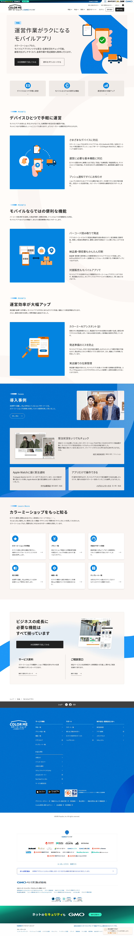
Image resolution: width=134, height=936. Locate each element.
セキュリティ (54, 931)
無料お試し (119, 9)
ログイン (101, 9)
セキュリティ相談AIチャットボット (73, 890)
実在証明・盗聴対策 (21, 892)
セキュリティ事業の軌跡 (87, 892)
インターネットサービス (22, 931)
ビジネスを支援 (46, 931)
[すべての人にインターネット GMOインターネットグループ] (120, 1)
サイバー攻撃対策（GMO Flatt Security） (62, 892)
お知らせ (117, 5)
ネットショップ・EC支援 (35, 931)
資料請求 (109, 9)
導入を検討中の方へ (93, 5)
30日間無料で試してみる (26, 62)
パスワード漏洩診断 (49, 890)
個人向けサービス (98, 931)
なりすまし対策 (76, 892)
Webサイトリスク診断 (59, 890)
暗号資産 (91, 931)
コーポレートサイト (63, 864)
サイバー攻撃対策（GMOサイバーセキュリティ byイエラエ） (39, 892)
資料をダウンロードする (52, 62)
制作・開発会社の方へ (106, 5)
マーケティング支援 (63, 931)
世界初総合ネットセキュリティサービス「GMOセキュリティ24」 (30, 890)
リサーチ (72, 931)
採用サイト (73, 864)
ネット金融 (84, 931)
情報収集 (78, 931)
